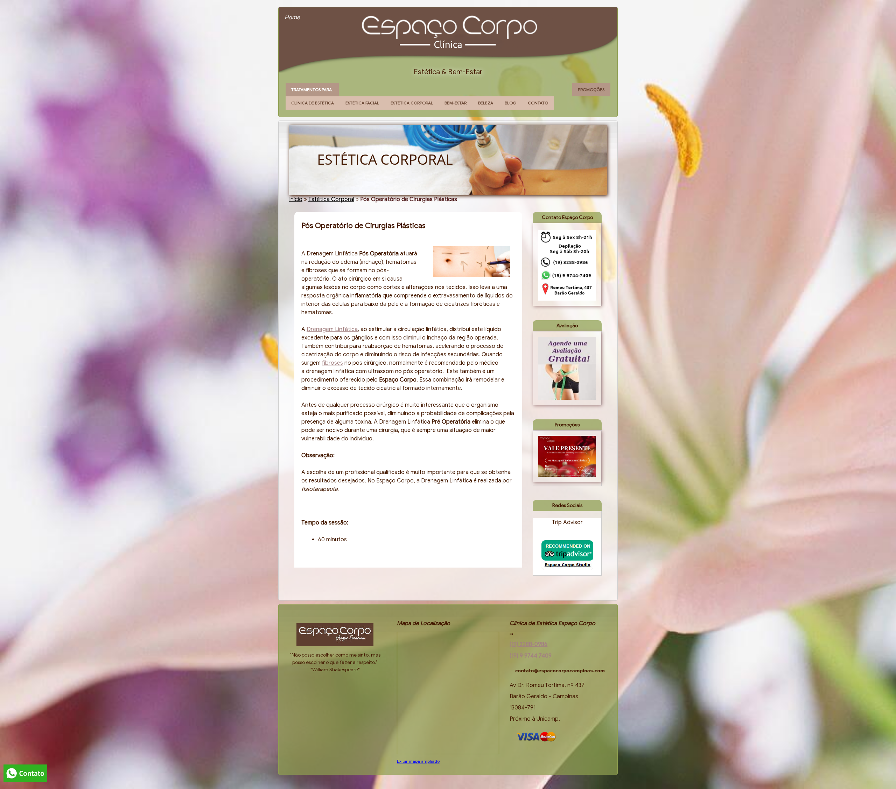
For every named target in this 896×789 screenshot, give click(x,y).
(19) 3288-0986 (528, 644)
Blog (510, 102)
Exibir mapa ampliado (418, 761)
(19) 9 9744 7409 (531, 655)
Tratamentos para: (312, 89)
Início (295, 199)
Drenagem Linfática (332, 329)
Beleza (485, 102)
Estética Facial (362, 102)
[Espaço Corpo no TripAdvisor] (567, 554)
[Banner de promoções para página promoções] (567, 456)
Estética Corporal (412, 102)
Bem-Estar (455, 102)
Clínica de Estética (312, 102)
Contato (538, 102)
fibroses (332, 362)
